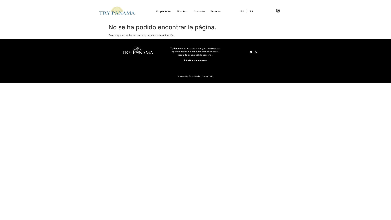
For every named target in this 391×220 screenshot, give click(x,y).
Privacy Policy (208, 76)
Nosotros (182, 11)
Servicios (216, 11)
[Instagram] (256, 52)
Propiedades (163, 11)
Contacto (199, 11)
